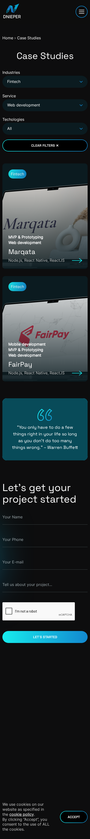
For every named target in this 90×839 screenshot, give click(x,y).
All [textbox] (9, 128)
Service (21, 100)
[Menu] (82, 12)
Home (7, 37)
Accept (74, 817)
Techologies (13, 124)
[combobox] (45, 82)
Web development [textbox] (23, 105)
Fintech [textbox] (13, 81)
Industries (11, 77)
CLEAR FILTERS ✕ (45, 145)
